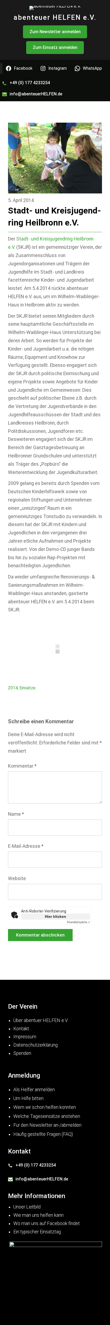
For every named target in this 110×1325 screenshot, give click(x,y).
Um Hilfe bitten (28, 1098)
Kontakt (21, 1028)
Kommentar (22, 766)
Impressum (24, 1036)
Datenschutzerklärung (35, 1045)
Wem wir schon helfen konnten (44, 1107)
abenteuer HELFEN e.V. (55, 17)
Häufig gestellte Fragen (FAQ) (43, 1134)
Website (17, 878)
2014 (13, 687)
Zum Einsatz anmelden (55, 47)
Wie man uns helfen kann (38, 1215)
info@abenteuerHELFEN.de (36, 93)
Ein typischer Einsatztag (37, 1231)
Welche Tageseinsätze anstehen (46, 1116)
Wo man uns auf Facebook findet (46, 1223)
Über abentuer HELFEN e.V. (40, 1020)
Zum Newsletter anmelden (55, 31)
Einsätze (27, 687)
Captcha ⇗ (78, 922)
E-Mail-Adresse (26, 846)
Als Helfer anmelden (34, 1089)
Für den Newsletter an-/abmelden (47, 1125)
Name (16, 814)
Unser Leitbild (27, 1207)
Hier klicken (55, 916)
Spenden (22, 1053)
